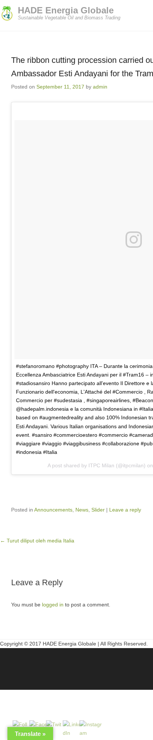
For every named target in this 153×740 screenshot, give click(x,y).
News (81, 510)
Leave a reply (125, 510)
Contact (70, 665)
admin (100, 87)
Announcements (53, 510)
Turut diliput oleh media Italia (37, 541)
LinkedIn (22, 665)
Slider (98, 510)
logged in (53, 605)
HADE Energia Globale (66, 10)
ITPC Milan (101, 465)
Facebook (6, 665)
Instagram (38, 665)
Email (54, 665)
